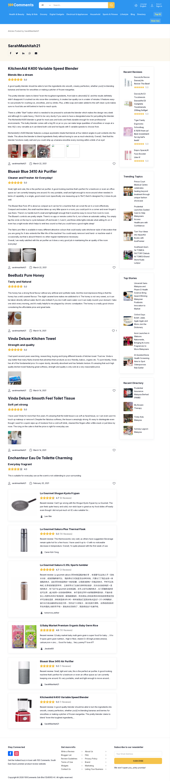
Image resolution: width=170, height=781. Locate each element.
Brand (87, 762)
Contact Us (66, 769)
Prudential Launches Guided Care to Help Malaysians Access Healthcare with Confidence (141, 216)
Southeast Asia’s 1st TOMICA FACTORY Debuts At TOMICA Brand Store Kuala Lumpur (142, 255)
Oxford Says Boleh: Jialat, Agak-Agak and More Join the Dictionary (141, 320)
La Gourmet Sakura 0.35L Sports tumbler (64, 565)
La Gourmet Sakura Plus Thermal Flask (62, 529)
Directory (141, 14)
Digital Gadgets (57, 14)
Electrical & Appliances (77, 14)
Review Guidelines (69, 758)
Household (95, 14)
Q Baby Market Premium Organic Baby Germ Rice (69, 625)
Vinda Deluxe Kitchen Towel (32, 339)
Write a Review (67, 751)
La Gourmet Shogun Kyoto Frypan (60, 493)
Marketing (89, 766)
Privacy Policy (91, 758)
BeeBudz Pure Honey (26, 275)
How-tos (155, 21)
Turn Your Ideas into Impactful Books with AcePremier (141, 236)
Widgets (64, 766)
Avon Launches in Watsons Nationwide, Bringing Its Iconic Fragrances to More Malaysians (141, 341)
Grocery (43, 14)
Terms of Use (67, 762)
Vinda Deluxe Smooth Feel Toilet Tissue (41, 398)
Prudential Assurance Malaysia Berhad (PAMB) (141, 393)
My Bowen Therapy (138, 406)
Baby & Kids (32, 14)
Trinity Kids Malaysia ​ (139, 418)
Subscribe (138, 761)
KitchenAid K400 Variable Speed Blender (43, 68)
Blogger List (66, 755)
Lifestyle (124, 14)
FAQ (87, 755)
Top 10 (158, 14)
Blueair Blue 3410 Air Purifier (32, 171)
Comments (24, 5)
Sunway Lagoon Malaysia (141, 430)
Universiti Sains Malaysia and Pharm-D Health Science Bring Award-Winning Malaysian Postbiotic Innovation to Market (141, 296)
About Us (89, 751)
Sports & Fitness (110, 14)
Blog (133, 14)
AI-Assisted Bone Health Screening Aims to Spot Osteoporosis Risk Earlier (141, 361)
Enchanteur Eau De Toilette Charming (40, 458)
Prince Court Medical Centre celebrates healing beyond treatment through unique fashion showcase (142, 191)
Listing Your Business (94, 769)
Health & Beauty (16, 14)
